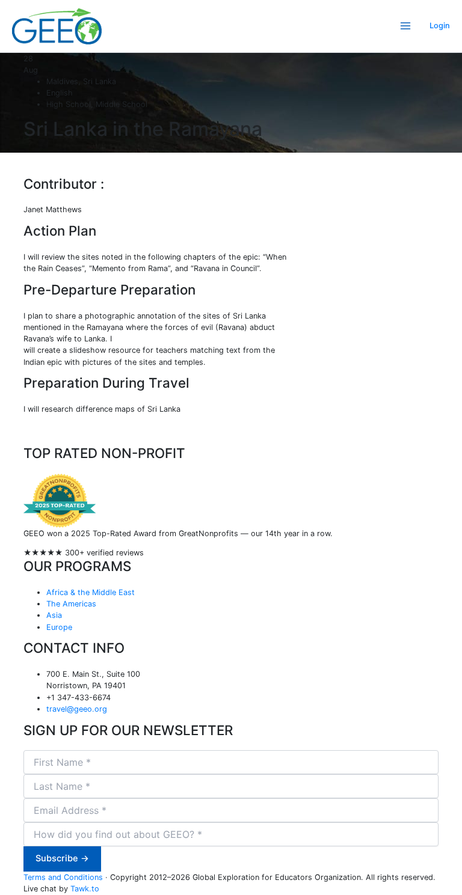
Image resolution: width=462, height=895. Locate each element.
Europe (59, 627)
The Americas (71, 603)
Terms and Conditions (63, 877)
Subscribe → (62, 858)
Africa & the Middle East (90, 592)
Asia (54, 615)
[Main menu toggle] (405, 26)
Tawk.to (84, 888)
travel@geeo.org (76, 708)
